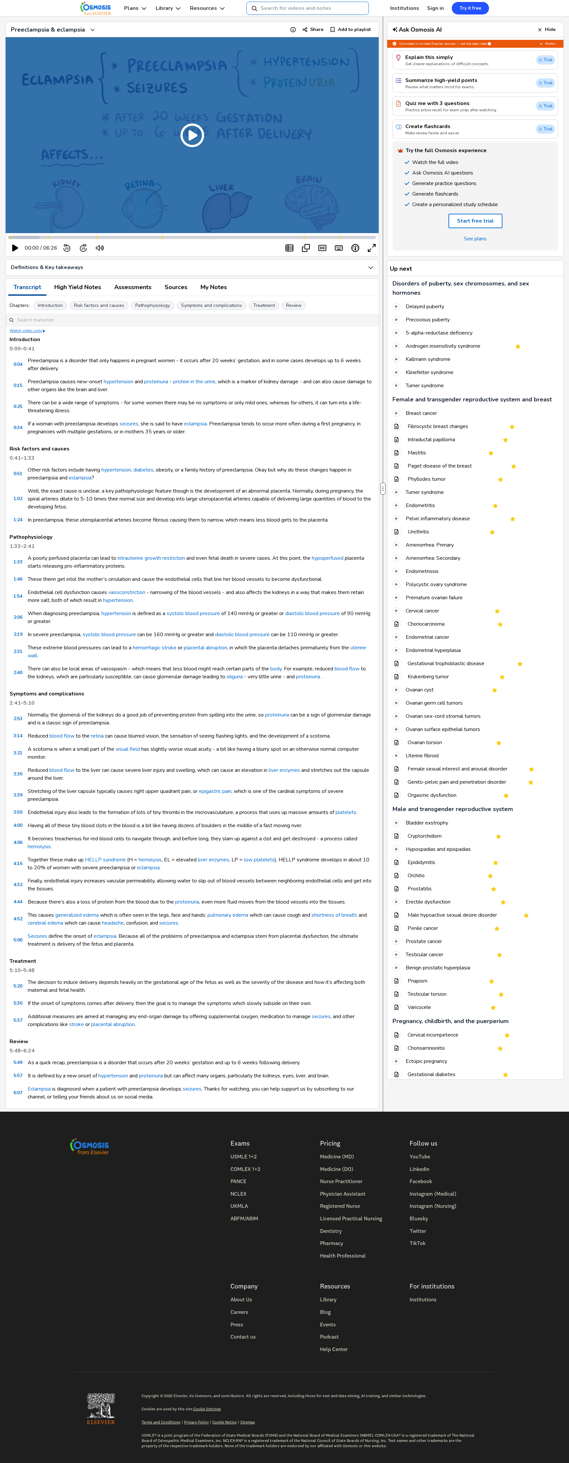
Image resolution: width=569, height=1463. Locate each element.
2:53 (18, 719)
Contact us (243, 1336)
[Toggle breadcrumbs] (92, 29)
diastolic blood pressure (312, 613)
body (276, 668)
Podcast (329, 1336)
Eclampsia (39, 1089)
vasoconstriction (126, 592)
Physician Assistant (343, 1193)
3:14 (18, 736)
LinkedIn (419, 1169)
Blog (325, 1312)
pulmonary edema (227, 915)
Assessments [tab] (132, 287)
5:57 (18, 1075)
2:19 (18, 634)
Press (236, 1324)
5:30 (18, 1003)
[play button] (15, 248)
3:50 (18, 812)
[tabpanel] (192, 702)
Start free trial (475, 221)
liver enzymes (284, 770)
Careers (239, 1312)
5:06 (18, 940)
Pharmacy (331, 1243)
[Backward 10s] (67, 248)
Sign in (435, 8)
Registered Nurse (340, 1206)
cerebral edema (45, 923)
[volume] (100, 248)
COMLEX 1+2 (245, 1169)
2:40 (18, 672)
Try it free (470, 8)
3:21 (18, 753)
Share (316, 29)
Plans (131, 8)
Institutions (404, 8)
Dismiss (550, 43)
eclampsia (195, 423)
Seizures (37, 936)
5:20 (18, 986)
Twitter (418, 1231)
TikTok (417, 1243)
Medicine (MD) (337, 1156)
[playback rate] (355, 248)
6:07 (18, 1093)
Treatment (264, 305)
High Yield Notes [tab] (77, 287)
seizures (129, 423)
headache (113, 923)
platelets (346, 812)
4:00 (18, 825)
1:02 (18, 499)
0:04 (18, 364)
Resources (203, 8)
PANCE (238, 1181)
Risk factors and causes (99, 305)
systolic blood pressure (193, 613)
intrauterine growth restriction (151, 558)
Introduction (50, 305)
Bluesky (419, 1218)
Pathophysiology (152, 305)
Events (328, 1324)
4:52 (18, 919)
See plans (475, 238)
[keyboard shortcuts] (339, 248)
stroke (76, 1024)
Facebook (421, 1181)
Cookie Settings (207, 1408)
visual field (128, 749)
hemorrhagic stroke (154, 647)
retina (97, 736)
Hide (550, 29)
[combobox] (307, 8)
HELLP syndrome (105, 859)
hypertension (118, 381)
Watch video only (26, 330)
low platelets (259, 859)
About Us (241, 1299)
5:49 (18, 1062)
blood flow (347, 668)
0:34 (18, 427)
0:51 (18, 474)
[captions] (322, 248)
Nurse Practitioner (341, 1181)
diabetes (143, 470)
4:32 (18, 884)
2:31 (18, 651)
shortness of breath (334, 915)
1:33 (18, 562)
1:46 (18, 579)
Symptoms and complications (211, 305)
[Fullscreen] (372, 248)
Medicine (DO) (336, 1169)
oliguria (235, 676)
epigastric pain (215, 791)
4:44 (18, 902)
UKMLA (239, 1206)
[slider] (127, 248)
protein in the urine (194, 381)
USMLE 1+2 (243, 1156)
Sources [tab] (176, 287)
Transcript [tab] (27, 287)
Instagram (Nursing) (433, 1206)
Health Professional (343, 1255)
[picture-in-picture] (306, 248)
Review (294, 305)
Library (164, 8)
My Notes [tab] (214, 287)
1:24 (18, 520)
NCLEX (238, 1193)
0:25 (18, 406)
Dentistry (331, 1231)
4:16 (18, 863)
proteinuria (156, 381)
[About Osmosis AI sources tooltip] (489, 43)
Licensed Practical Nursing (351, 1218)
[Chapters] (289, 248)
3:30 (18, 774)
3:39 (18, 795)
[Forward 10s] (83, 248)
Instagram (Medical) (433, 1193)
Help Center (334, 1349)
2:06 (18, 617)
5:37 (18, 1020)
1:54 (18, 596)
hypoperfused (327, 558)
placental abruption (205, 647)
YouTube (420, 1156)
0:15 (18, 385)
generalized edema (77, 915)
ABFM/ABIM (244, 1218)
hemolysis (39, 846)
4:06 (18, 842)
